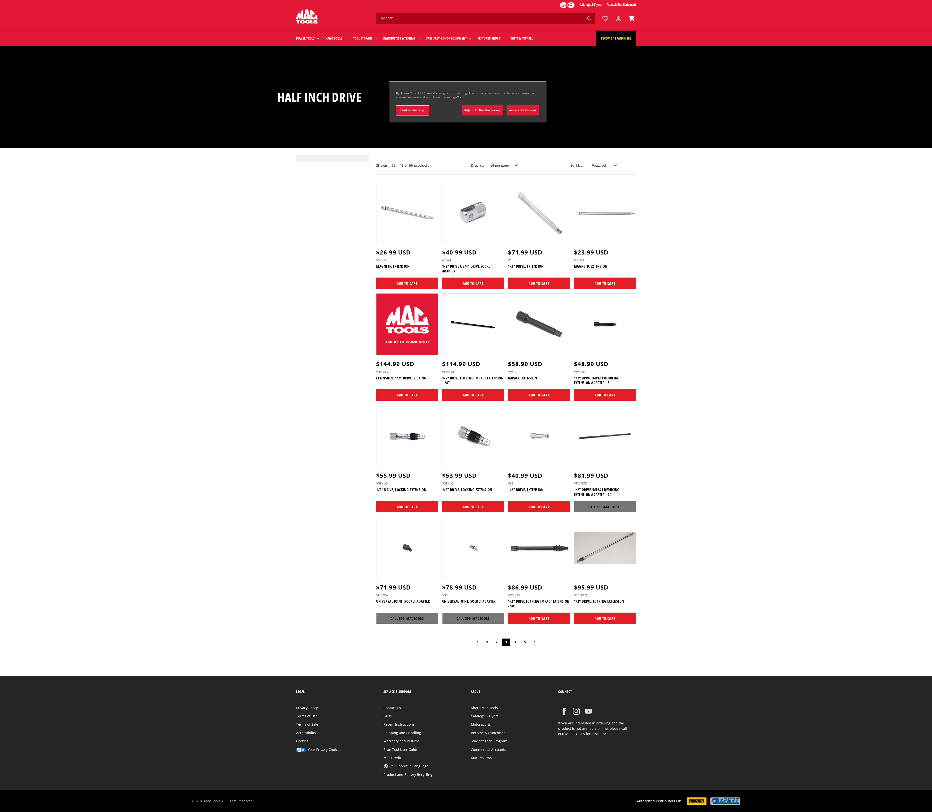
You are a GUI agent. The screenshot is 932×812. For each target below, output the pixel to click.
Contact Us (392, 707)
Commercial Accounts (488, 749)
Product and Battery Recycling (407, 774)
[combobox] (485, 18)
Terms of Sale (307, 724)
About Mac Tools (484, 707)
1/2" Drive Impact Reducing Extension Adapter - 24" (597, 492)
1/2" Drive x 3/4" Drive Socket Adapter (467, 268)
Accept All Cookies (522, 110)
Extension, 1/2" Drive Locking (401, 378)
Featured (599, 165)
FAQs (387, 716)
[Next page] (534, 642)
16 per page (499, 165)
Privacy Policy (307, 707)
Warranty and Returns (401, 741)
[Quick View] (431, 238)
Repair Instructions (399, 724)
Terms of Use (306, 716)
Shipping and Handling (402, 732)
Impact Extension (522, 378)
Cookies (302, 741)
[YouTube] (588, 711)
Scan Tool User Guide (400, 749)
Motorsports (481, 724)
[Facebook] (564, 711)
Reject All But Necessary (482, 110)
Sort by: (576, 165)
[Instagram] (576, 711)
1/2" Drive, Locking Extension (401, 489)
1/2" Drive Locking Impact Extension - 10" (538, 603)
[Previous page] (478, 642)
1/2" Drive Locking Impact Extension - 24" (473, 380)
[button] (631, 18)
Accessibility (306, 732)
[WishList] (605, 18)
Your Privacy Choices (324, 749)
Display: (477, 165)
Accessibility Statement (621, 4)
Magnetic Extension (393, 266)
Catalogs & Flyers (591, 4)
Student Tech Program (489, 741)
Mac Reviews (481, 757)
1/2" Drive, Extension (526, 266)
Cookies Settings (412, 110)
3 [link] (506, 642)
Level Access (567, 5)
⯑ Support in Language (409, 766)
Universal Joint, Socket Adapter (403, 601)
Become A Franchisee (488, 732)
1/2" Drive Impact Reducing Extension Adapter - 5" (597, 380)
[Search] (589, 18)
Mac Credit (392, 757)
